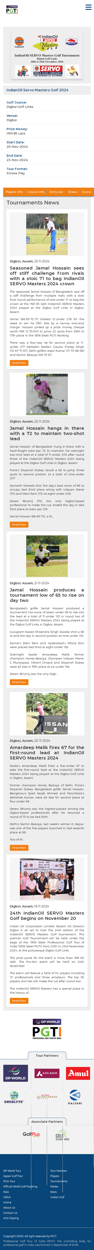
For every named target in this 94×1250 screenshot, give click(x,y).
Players (54, 1175)
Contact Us (10, 1212)
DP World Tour (12, 1170)
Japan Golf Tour (13, 1175)
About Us (9, 1207)
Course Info (36, 192)
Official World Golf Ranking (20, 1186)
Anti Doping (11, 1217)
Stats (53, 1191)
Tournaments (58, 1181)
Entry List (56, 192)
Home (7, 1202)
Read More (19, 362)
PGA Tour (9, 1181)
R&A (6, 1191)
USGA (7, 1197)
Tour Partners (58, 1170)
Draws (72, 192)
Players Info (14, 192)
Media (54, 1186)
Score (86, 192)
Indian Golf (57, 1197)
